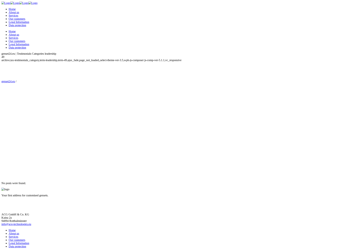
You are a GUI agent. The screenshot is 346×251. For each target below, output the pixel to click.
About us (14, 233)
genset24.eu (8, 81)
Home (12, 230)
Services (13, 236)
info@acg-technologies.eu (16, 224)
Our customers (17, 239)
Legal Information (19, 243)
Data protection (17, 246)
